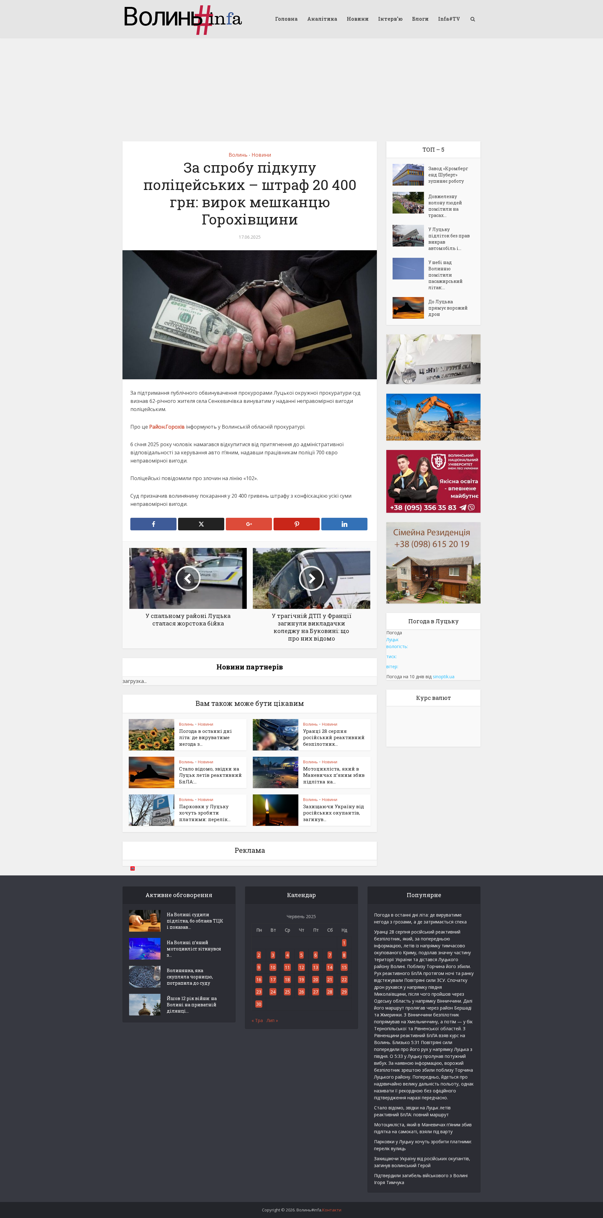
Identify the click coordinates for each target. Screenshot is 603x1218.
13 (315, 967)
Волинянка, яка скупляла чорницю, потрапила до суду (190, 976)
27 (315, 992)
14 (329, 967)
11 (287, 967)
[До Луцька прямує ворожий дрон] (410, 308)
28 (329, 992)
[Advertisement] (301, 85)
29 (344, 992)
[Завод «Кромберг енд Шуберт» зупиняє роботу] (410, 175)
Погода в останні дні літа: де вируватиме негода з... (205, 737)
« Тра (257, 1020)
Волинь (238, 154)
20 (315, 980)
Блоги (420, 18)
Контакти (331, 1210)
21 (329, 980)
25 (287, 992)
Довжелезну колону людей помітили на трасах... (445, 205)
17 (272, 980)
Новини (358, 18)
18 (287, 980)
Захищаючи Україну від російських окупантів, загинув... (333, 812)
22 (344, 980)
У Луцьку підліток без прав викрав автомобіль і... (449, 238)
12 (301, 967)
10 (272, 967)
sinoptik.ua (443, 676)
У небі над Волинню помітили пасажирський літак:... (445, 274)
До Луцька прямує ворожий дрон (448, 308)
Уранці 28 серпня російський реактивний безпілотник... (334, 737)
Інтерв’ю (390, 18)
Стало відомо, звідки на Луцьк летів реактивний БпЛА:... (210, 775)
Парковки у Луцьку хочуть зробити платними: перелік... (205, 812)
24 (272, 992)
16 (258, 980)
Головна (286, 18)
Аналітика (322, 18)
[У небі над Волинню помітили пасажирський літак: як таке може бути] (410, 268)
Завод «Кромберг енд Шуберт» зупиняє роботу (448, 174)
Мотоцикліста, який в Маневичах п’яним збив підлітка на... (334, 775)
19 (301, 980)
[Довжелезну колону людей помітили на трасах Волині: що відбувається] (410, 203)
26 (301, 992)
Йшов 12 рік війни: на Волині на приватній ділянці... (192, 1004)
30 (258, 1004)
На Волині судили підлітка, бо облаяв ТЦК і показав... (195, 921)
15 (344, 967)
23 (258, 992)
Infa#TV (449, 18)
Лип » (272, 1020)
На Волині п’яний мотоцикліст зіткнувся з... (194, 948)
